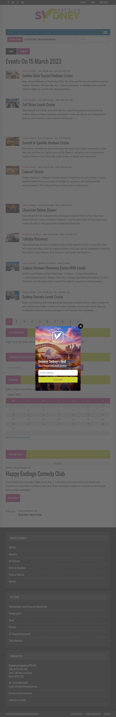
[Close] (80, 326)
